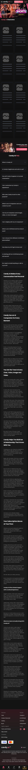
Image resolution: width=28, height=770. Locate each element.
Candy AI (22, 715)
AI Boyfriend (23, 723)
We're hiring (4, 737)
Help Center (4, 731)
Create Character (5, 718)
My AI (2, 723)
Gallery (3, 720)
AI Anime (22, 720)
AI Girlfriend (19, 332)
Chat (2, 715)
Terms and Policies (6, 729)
